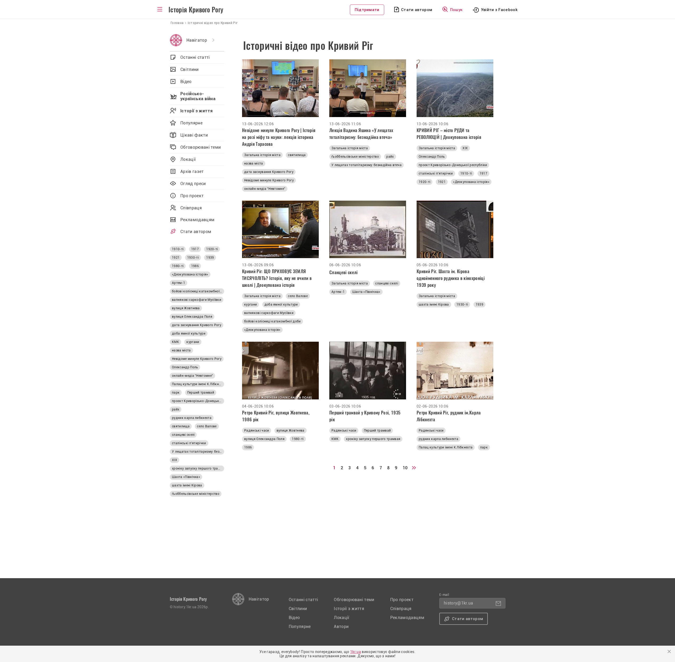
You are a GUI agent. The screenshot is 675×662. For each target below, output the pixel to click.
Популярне (191, 122)
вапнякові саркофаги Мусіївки (268, 313)
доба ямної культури (281, 304)
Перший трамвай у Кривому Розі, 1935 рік (364, 416)
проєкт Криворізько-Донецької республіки (453, 165)
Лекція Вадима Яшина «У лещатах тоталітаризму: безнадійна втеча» (361, 133)
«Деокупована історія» (471, 182)
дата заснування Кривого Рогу (268, 172)
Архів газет (192, 171)
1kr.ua (355, 652)
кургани (250, 304)
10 (405, 467)
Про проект (192, 195)
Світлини (189, 69)
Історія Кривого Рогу (195, 9)
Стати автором (416, 9)
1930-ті (462, 304)
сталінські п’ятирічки (436, 173)
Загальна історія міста (262, 155)
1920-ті (424, 182)
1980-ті (297, 439)
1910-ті (466, 173)
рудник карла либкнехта (438, 439)
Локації (188, 159)
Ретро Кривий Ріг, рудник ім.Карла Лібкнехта (449, 416)
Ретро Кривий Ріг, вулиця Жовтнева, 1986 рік (276, 416)
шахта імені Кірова (434, 304)
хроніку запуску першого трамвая (373, 439)
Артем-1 (338, 292)
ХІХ (465, 148)
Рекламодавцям (197, 219)
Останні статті (195, 57)
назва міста (253, 163)
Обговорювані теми (200, 147)
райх (390, 156)
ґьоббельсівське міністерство (355, 156)
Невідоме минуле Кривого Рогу (269, 180)
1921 (442, 182)
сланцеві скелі (386, 283)
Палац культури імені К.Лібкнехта (445, 447)
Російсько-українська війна (197, 96)
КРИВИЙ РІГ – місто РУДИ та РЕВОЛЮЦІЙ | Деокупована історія (449, 133)
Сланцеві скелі (343, 272)
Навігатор (196, 40)
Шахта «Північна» (366, 292)
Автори (341, 626)
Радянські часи (256, 430)
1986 (248, 447)
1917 (483, 173)
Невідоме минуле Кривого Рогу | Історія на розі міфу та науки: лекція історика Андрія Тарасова (278, 137)
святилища (297, 155)
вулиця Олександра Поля (264, 439)
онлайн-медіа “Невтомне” (264, 189)
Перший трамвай (377, 430)
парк (484, 447)
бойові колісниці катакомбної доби (272, 321)
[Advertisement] (381, 541)
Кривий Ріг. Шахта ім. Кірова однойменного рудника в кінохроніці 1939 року (451, 278)
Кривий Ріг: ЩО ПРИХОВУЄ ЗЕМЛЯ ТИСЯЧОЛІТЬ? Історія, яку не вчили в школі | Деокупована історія (277, 278)
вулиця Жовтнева (291, 430)
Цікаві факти (194, 135)
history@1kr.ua (458, 603)
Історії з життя (196, 110)
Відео (186, 81)
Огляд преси (193, 183)
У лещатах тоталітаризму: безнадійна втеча (366, 165)
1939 (479, 304)
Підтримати (367, 9)
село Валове (298, 296)
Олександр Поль (432, 156)
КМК (335, 439)
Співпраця (191, 207)
